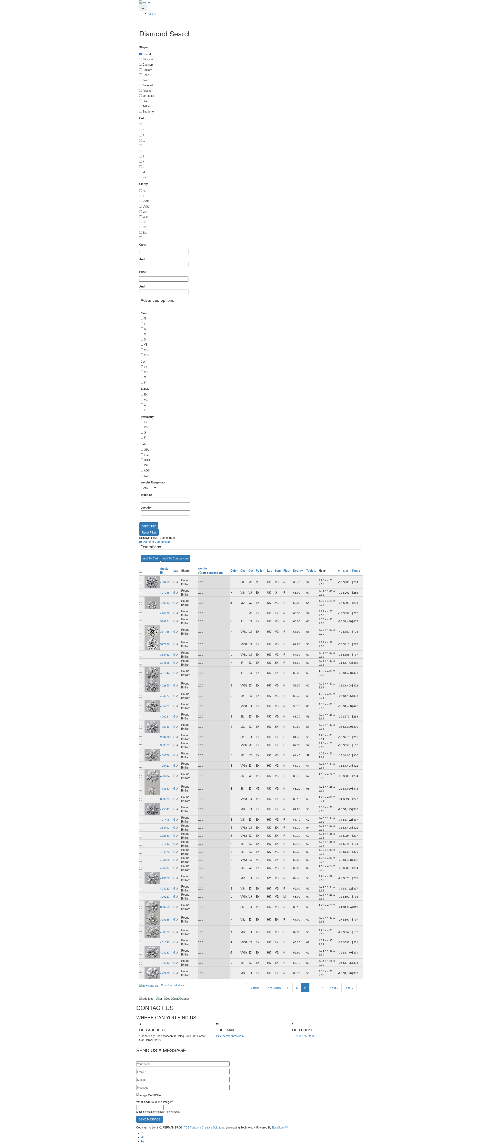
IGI (146, 465)
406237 (165, 868)
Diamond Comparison (156, 542)
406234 (165, 776)
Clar (243, 570)
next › (333, 987)
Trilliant (147, 106)
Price (142, 272)
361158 (165, 631)
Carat (142, 244)
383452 (165, 654)
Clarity (143, 184)
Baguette (148, 111)
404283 (165, 963)
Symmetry (147, 417)
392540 (165, 835)
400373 (165, 932)
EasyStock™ (280, 1127)
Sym (278, 570)
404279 (165, 852)
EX (145, 367)
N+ (144, 177)
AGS (147, 470)
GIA (146, 449)
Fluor (144, 313)
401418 (165, 819)
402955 (165, 685)
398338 (165, 919)
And (142, 259)
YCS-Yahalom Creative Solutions (204, 1127)
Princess (148, 59)
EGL (146, 455)
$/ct (345, 570)
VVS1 (146, 201)
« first (254, 987)
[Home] (144, 2)
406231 (165, 716)
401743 (165, 844)
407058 (165, 592)
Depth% (298, 570)
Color (142, 118)
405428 (165, 860)
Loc (269, 570)
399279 (165, 799)
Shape (143, 47)
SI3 (145, 232)
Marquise (148, 96)
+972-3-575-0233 (303, 1036)
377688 (165, 644)
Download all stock (172, 985)
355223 (165, 896)
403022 (165, 888)
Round (147, 54)
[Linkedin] (142, 1141)
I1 (144, 238)
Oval (145, 101)
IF (144, 196)
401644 (165, 673)
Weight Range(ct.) (153, 482)
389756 (165, 907)
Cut (143, 361)
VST (146, 355)
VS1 (145, 212)
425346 (165, 727)
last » (349, 987)
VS (145, 344)
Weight (202, 568)
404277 (165, 696)
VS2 (145, 217)
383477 (165, 745)
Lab (143, 444)
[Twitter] (142, 1137)
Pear (145, 80)
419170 (165, 878)
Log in (152, 14)
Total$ (356, 570)
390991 (165, 621)
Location (147, 507)
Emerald (148, 85)
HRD (147, 460)
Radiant (147, 70)
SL (145, 329)
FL (144, 191)
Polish (145, 389)
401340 (165, 942)
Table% (311, 570)
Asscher (148, 90)
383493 (165, 827)
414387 (165, 788)
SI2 (145, 227)
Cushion (148, 64)
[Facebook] (142, 1133)
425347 (165, 809)
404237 (165, 952)
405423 (165, 765)
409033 (165, 603)
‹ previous (273, 987)
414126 (165, 613)
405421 (165, 706)
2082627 (165, 737)
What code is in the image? (155, 1102)
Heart (146, 75)
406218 (165, 582)
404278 (165, 755)
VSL (146, 350)
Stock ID (146, 495)
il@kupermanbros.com (230, 1036)
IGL (146, 476)
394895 (165, 662)
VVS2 (146, 206)
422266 (165, 973)
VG (146, 372)
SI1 (145, 222)
